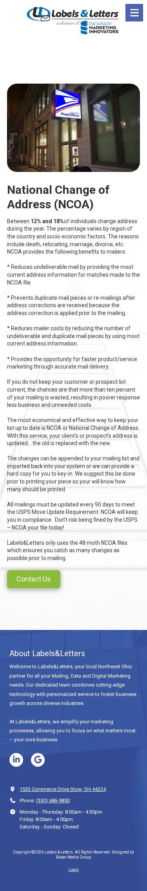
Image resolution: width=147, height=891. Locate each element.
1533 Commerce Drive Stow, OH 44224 (63, 789)
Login (74, 870)
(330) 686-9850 (53, 800)
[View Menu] (134, 12)
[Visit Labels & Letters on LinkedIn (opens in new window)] (16, 760)
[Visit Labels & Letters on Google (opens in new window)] (38, 760)
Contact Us (33, 579)
